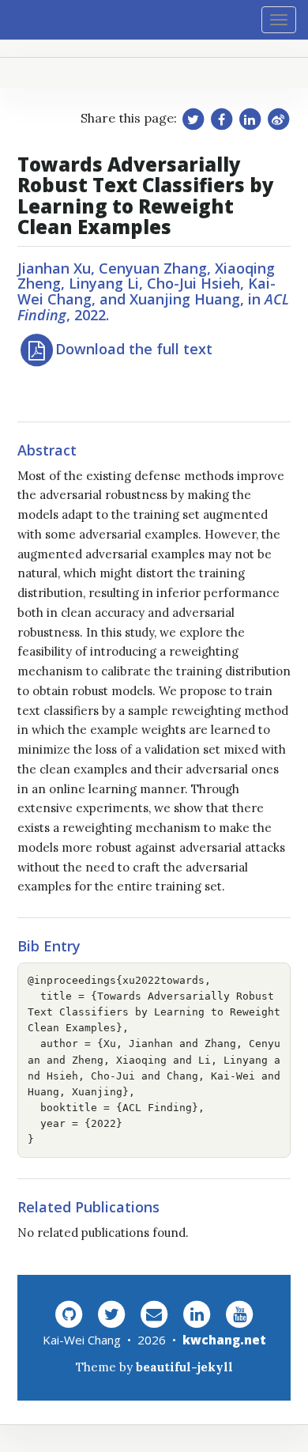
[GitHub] (69, 1313)
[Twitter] (111, 1313)
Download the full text (133, 348)
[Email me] (154, 1313)
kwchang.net (224, 1340)
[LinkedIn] (196, 1313)
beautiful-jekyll (184, 1366)
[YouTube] (239, 1313)
